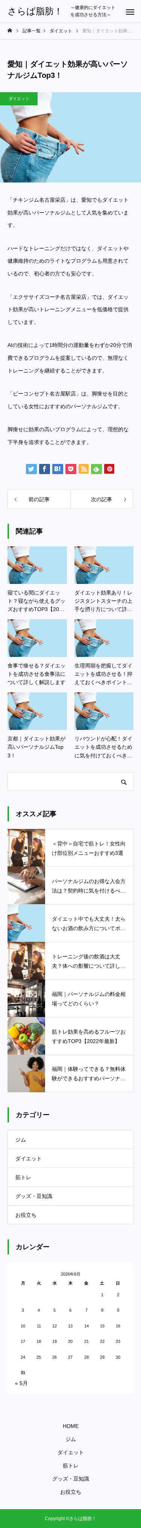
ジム (20, 1140)
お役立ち (25, 1215)
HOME (71, 1426)
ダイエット (19, 98)
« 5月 (21, 1383)
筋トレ (23, 1177)
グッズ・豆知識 (33, 1196)
